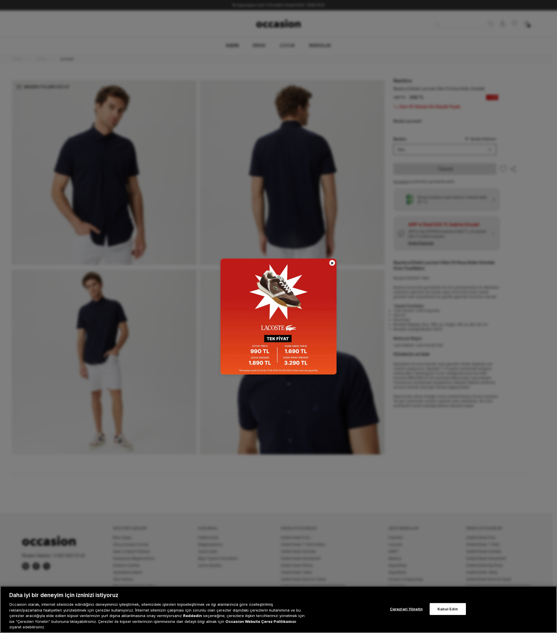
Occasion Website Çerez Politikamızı (260, 621)
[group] (278, 316)
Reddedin (192, 615)
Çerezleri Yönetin (406, 608)
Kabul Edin (447, 608)
